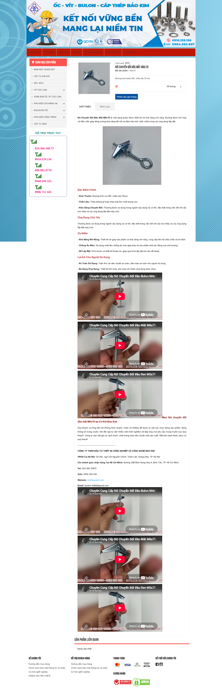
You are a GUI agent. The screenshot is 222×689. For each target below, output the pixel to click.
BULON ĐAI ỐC (41, 110)
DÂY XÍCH (38, 83)
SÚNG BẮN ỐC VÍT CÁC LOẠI (47, 97)
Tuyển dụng (130, 52)
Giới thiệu (49, 52)
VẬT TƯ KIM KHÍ (42, 76)
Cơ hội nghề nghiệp (38, 672)
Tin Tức (76, 52)
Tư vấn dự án (113, 52)
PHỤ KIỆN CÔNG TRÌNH (45, 117)
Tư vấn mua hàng (93, 52)
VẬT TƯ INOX (40, 124)
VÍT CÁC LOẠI (40, 90)
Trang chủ (34, 52)
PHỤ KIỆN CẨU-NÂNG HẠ (46, 103)
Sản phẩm (63, 52)
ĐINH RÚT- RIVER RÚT (44, 69)
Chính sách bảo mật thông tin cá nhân (47, 668)
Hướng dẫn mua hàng (39, 664)
